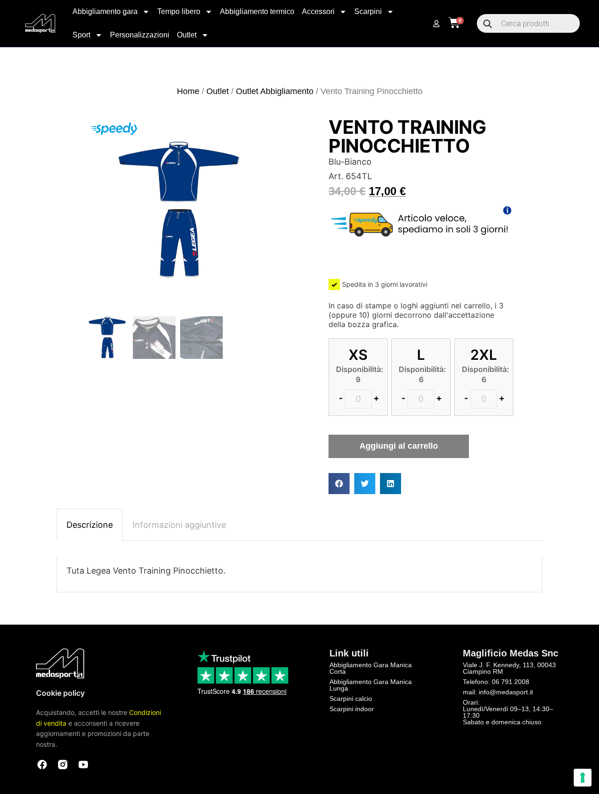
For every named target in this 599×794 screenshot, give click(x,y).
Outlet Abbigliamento (275, 91)
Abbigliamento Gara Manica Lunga (370, 685)
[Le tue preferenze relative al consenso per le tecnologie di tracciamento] (583, 778)
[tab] (90, 525)
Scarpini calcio (350, 698)
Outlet (187, 35)
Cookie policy (60, 693)
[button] (339, 483)
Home (188, 91)
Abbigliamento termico (257, 11)
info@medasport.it (506, 692)
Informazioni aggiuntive (179, 525)
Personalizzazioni (139, 35)
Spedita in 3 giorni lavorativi (384, 284)
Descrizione (89, 525)
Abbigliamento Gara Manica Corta (370, 668)
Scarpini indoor (351, 709)
